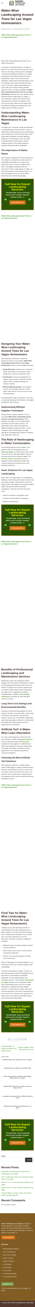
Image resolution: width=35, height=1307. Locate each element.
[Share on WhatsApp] (9, 1039)
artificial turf (28, 739)
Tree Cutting (7, 1270)
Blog (32, 1302)
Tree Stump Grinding (9, 1273)
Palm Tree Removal (9, 1252)
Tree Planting (7, 1264)
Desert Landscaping (23, 29)
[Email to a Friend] (19, 1039)
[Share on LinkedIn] (25, 1039)
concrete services (7, 458)
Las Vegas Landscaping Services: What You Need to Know (17, 1097)
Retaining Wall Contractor (11, 1249)
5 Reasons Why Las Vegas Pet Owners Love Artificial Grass (9, 1048)
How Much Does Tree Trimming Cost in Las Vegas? (17, 1059)
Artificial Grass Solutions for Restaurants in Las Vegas (17, 1106)
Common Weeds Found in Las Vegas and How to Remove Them (17, 1087)
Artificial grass (24, 741)
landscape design (7, 452)
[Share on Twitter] (15, 1039)
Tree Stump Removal (9, 1276)
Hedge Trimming (8, 1261)
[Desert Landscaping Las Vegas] (17, 3)
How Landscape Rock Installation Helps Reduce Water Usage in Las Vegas (18, 1077)
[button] (2, 3)
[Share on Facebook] (12, 1039)
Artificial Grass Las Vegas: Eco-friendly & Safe (17, 1068)
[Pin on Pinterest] (22, 1039)
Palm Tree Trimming (9, 1255)
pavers (24, 447)
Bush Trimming (8, 1258)
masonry (19, 458)
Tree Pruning (7, 1267)
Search (3, 1156)
